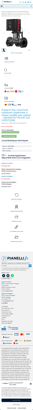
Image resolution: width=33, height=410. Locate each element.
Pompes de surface (11, 11)
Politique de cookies (11, 408)
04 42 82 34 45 (6, 187)
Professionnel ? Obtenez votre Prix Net (10, 132)
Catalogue (5, 306)
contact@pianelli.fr (7, 291)
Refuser (16, 404)
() (30, 2)
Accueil (3, 11)
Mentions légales (22, 408)
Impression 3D (6, 316)
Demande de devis (9, 136)
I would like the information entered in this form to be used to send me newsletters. (15, 269)
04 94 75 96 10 (6, 174)
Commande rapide (7, 314)
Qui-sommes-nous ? (8, 308)
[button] (30, 384)
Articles (4, 317)
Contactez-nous (7, 312)
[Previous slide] (4, 33)
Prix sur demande (8, 130)
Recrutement (6, 310)
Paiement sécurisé (7, 321)
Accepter (16, 400)
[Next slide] (29, 33)
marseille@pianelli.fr (8, 301)
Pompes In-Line (11, 13)
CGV (3, 319)
